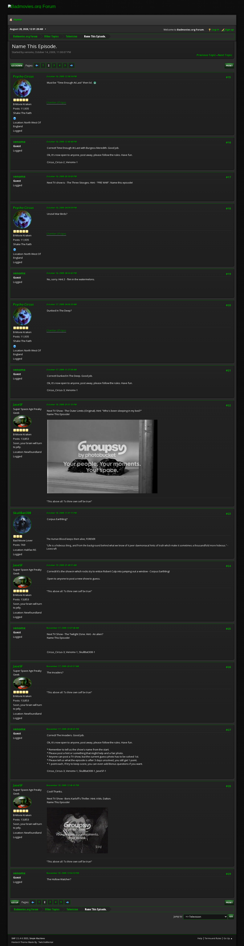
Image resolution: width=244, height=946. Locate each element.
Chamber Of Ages (56, 102)
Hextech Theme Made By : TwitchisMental (32, 942)
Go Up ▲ (228, 938)
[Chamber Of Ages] (14, 118)
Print (229, 65)
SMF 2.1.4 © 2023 (19, 938)
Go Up (14, 902)
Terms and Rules (213, 938)
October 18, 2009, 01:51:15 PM (62, 404)
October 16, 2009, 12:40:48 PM (62, 141)
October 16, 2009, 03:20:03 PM (62, 176)
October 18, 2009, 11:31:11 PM (62, 512)
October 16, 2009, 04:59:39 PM (62, 207)
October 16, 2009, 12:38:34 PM (62, 76)
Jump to (178, 916)
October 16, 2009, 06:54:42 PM (62, 273)
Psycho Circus (23, 76)
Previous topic (206, 55)
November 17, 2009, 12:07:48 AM (63, 627)
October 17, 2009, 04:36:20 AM (62, 304)
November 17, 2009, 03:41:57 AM (63, 666)
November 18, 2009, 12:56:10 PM (63, 873)
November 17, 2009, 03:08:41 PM (63, 729)
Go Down (16, 65)
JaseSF (18, 405)
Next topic (225, 55)
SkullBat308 (22, 513)
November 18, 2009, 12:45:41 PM (63, 785)
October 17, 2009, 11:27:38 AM (62, 369)
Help (199, 938)
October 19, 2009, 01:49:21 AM (62, 565)
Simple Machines (37, 938)
